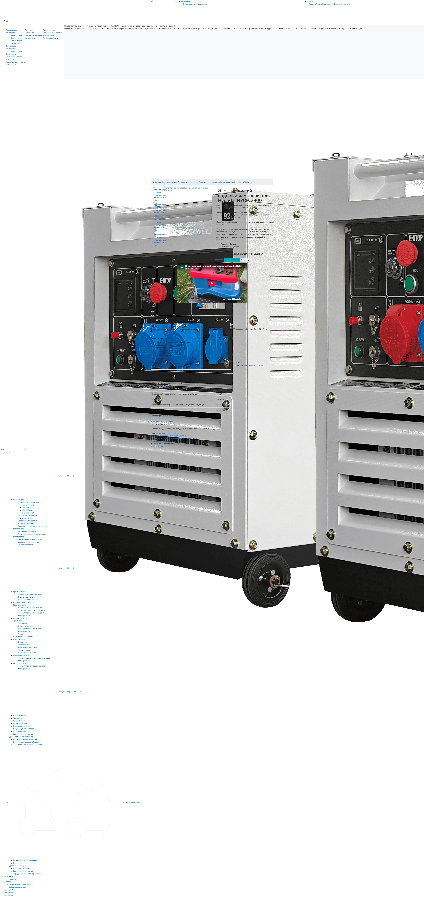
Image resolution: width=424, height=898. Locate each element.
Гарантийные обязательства (321, 4)
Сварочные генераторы (28, 521)
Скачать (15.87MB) (256, 365)
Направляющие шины (27, 652)
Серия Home (16, 38)
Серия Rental (16, 41)
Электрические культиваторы (31, 597)
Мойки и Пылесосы (131, 802)
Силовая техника (66, 476)
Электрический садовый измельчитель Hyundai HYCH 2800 (225, 182)
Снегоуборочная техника (22, 737)
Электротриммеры (26, 626)
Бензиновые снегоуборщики (25, 739)
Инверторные (16, 35)
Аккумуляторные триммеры (30, 629)
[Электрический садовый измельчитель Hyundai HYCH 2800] (188, 189)
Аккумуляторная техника (69, 692)
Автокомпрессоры (21, 868)
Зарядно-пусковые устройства (27, 874)
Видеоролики (201, 4)
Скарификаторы (20, 618)
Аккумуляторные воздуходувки (31, 666)
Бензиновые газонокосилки (30, 607)
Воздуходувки (19, 663)
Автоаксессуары (18, 866)
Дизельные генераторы (28, 515)
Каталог (177, 1)
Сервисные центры (342, 4)
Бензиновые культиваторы (29, 594)
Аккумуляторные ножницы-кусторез (34, 658)
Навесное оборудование (28, 599)
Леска (20, 634)
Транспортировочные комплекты (32, 526)
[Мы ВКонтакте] (153, 446)
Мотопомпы (18, 529)
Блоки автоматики (26, 523)
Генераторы (18, 499)
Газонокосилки (19, 605)
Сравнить (245, 260)
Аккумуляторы (24, 615)
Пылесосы (17, 863)
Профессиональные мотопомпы (32, 534)
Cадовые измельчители (188, 182)
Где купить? (219, 260)
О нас (185, 4)
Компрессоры (19, 537)
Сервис (310, 1)
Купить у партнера (232, 260)
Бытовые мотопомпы (27, 531)
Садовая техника (169, 182)
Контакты (183, 436)
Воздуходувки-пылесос (23, 729)
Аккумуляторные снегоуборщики (27, 745)
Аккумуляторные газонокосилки (32, 613)
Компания (185, 1)
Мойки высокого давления (25, 860)
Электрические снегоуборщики (27, 742)
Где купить (163, 436)
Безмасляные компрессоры (30, 539)
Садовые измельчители (23, 602)
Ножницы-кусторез (21, 655)
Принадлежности (50, 38)
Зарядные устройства (23, 734)
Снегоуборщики (20, 723)
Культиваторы (19, 591)
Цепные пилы (19, 639)
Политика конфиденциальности (165, 441)
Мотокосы (22, 623)
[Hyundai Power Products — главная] (162, 421)
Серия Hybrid (16, 43)
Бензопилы (22, 642)
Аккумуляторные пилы (27, 647)
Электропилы (23, 645)
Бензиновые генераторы (28, 502)
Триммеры (18, 621)
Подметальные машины (23, 637)
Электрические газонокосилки (31, 610)
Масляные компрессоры (28, 542)
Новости (191, 4)
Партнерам (9, 892)
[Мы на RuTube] (159, 446)
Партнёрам (174, 436)
